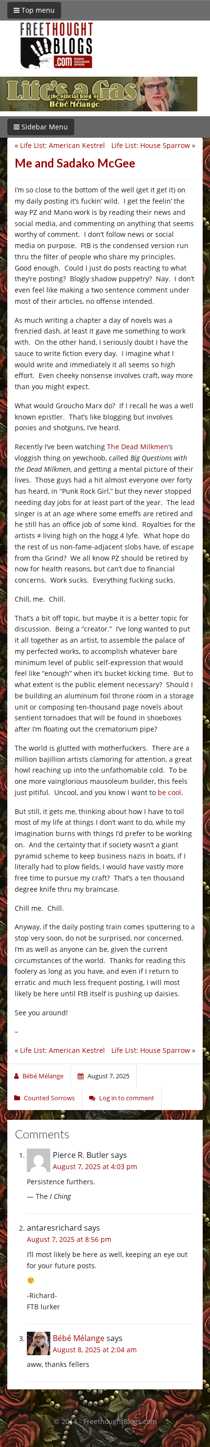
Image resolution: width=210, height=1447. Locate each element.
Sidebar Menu (44, 126)
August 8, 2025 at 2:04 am (95, 1349)
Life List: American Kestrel (62, 145)
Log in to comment (126, 1097)
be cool (169, 792)
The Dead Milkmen (137, 446)
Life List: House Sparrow (150, 145)
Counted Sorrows (49, 1097)
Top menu (37, 10)
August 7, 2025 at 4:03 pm (95, 1166)
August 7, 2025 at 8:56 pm (69, 1239)
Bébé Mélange (79, 1338)
